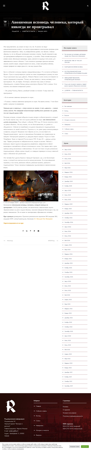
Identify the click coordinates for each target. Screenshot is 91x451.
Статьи (66, 133)
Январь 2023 (68, 313)
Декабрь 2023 (69, 263)
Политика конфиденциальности (73, 416)
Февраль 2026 (69, 172)
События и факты (28, 31)
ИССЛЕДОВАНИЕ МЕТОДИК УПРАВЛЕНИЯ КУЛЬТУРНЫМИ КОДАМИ (76, 72)
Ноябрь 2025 (68, 186)
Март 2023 (67, 304)
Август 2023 (68, 281)
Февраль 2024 (68, 254)
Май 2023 (67, 295)
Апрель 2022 (68, 354)
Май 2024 (67, 240)
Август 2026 (68, 149)
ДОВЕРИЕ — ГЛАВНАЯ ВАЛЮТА (74, 90)
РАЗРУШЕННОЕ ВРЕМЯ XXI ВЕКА (74, 67)
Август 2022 (68, 336)
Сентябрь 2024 (69, 222)
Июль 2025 (68, 195)
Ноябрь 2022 (68, 322)
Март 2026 (67, 168)
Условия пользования (69, 413)
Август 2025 (68, 190)
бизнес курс (42, 31)
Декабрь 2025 (69, 181)
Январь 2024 (68, 259)
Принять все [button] (85, 446)
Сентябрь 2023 (69, 277)
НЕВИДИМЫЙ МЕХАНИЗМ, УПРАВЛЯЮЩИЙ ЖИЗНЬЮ (72, 78)
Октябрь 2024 (68, 218)
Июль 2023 (68, 286)
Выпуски (67, 115)
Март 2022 (67, 359)
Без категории (68, 106)
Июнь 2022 (68, 345)
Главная (38, 406)
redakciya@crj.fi (13, 431)
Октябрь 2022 (68, 327)
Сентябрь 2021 (69, 386)
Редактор (15, 31)
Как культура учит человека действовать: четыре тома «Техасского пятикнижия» (75, 55)
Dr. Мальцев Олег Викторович (43, 219)
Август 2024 (68, 227)
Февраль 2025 (68, 204)
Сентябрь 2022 (69, 331)
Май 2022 (67, 349)
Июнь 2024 (68, 236)
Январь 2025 (68, 209)
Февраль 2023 (68, 309)
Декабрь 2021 (68, 372)
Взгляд (66, 111)
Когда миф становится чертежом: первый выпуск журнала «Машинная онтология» (75, 85)
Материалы (67, 124)
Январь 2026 (68, 177)
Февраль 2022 (68, 363)
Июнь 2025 (68, 199)
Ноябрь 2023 (68, 268)
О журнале (66, 410)
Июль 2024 (68, 231)
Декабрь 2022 (69, 318)
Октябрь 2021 (68, 381)
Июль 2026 (68, 154)
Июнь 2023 (68, 290)
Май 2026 (67, 163)
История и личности (70, 120)
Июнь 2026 (68, 159)
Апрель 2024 (68, 245)
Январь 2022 (68, 368)
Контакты (65, 407)
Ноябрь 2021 (68, 377)
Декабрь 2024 (69, 213)
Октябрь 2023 (68, 272)
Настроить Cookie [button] (74, 446)
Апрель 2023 (68, 299)
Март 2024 (67, 249)
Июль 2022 (68, 340)
